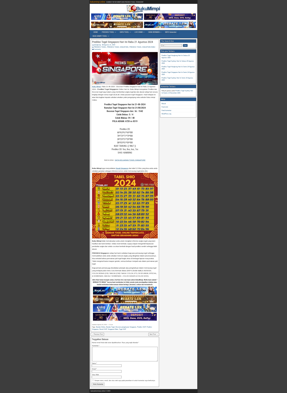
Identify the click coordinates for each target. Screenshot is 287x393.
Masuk (164, 103)
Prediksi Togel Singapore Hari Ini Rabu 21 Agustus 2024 (122, 42)
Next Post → (154, 334)
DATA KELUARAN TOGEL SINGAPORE (130, 160)
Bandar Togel (110, 327)
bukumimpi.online (97, 1)
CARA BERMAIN (154, 32)
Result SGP (103, 329)
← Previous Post (97, 334)
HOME (95, 32)
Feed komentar (166, 110)
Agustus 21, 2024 (109, 45)
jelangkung (97, 45)
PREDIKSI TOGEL (108, 32)
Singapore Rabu (113, 329)
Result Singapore (122, 168)
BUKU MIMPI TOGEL (100, 36)
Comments (97, 49)
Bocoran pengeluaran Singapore (126, 327)
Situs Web (95, 375)
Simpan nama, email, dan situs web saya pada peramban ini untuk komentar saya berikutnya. (125, 380)
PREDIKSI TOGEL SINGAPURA (117, 47)
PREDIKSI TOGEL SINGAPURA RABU (142, 47)
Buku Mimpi (96, 86)
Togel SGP (122, 329)
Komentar (95, 345)
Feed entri (165, 107)
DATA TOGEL (124, 32)
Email (94, 369)
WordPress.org (166, 114)
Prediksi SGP (141, 327)
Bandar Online (100, 327)
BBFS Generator (170, 32)
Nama (94, 363)
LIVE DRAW (139, 32)
